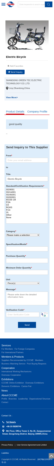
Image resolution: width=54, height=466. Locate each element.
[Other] (27, 215)
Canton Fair (26, 386)
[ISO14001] (27, 192)
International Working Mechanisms (17, 371)
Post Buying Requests (36, 364)
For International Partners (13, 352)
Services (6, 345)
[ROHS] (27, 207)
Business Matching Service (13, 364)
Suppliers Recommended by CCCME (18, 360)
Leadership (23, 399)
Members (39, 360)
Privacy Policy (7, 445)
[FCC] (27, 210)
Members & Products (13, 356)
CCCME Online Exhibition (13, 383)
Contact (5, 402)
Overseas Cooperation (11, 375)
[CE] (27, 205)
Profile (4, 399)
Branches (13, 399)
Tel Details (11, 422)
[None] (27, 217)
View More (12, 97)
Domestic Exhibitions (11, 386)
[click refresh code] (43, 314)
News (5, 390)
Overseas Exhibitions (34, 383)
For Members (7, 349)
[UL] (27, 212)
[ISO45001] (27, 194)
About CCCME (9, 395)
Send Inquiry (16, 72)
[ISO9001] (27, 189)
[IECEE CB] (27, 199)
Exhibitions (7, 379)
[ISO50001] (27, 197)
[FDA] (27, 202)
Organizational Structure (39, 399)
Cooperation (8, 368)
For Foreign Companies (25, 349)
